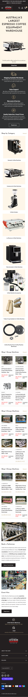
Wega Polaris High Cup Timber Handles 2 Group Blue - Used (21, 429)
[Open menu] (2, 8)
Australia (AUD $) (5, 668)
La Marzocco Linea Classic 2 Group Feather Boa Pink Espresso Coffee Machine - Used (20, 455)
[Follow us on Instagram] (5, 676)
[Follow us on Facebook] (2, 676)
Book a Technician (8, 565)
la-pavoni (18, 392)
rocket (3, 392)
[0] (25, 8)
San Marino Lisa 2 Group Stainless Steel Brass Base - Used (6, 429)
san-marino (4, 425)
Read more (14, 125)
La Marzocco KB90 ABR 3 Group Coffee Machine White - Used (6, 487)
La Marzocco (19, 449)
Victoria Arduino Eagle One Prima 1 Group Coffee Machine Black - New (21, 371)
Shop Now (14, 65)
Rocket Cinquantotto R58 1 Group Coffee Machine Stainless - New (6, 397)
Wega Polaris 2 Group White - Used (6, 452)
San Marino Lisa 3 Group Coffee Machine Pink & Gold (6, 510)
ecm (2, 366)
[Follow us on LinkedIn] (8, 676)
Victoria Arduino (20, 366)
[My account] (22, 8)
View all (25, 133)
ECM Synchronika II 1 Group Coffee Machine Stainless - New (6, 370)
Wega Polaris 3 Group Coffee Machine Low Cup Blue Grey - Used (21, 487)
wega (17, 425)
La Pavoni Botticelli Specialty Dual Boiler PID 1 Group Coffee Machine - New (21, 397)
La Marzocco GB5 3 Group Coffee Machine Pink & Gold (21, 510)
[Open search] (19, 8)
